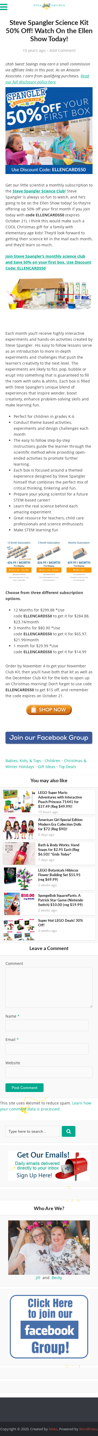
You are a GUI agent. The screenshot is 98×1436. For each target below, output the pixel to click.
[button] (84, 95)
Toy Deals (67, 766)
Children (52, 760)
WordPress (88, 1428)
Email (12, 1039)
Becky (57, 1277)
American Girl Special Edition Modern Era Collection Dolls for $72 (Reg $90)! (60, 824)
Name (12, 1016)
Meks (53, 1428)
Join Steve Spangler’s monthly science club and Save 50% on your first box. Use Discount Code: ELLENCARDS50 (48, 262)
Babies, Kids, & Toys (23, 760)
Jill (38, 1277)
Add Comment (63, 50)
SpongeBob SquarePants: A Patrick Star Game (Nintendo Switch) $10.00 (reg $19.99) (60, 900)
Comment (14, 963)
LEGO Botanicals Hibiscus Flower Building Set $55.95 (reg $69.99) (59, 875)
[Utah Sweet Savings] (49, 6)
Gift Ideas (46, 766)
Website (12, 1062)
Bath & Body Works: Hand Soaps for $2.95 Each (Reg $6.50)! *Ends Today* (58, 850)
